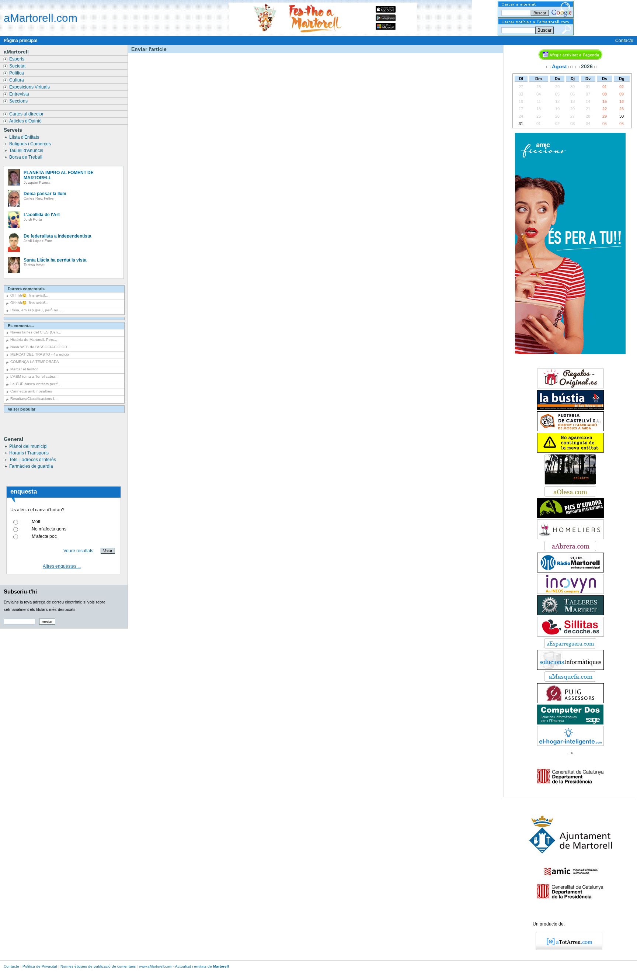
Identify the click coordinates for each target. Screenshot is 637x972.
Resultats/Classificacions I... (34, 399)
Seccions (19, 101)
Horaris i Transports (29, 453)
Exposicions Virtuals (30, 87)
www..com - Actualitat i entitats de (184, 966)
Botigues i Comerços (30, 143)
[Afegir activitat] (570, 58)
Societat (18, 66)
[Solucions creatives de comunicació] (570, 668)
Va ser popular (21, 409)
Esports (17, 59)
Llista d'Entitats (24, 137)
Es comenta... (21, 326)
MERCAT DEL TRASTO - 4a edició (39, 354)
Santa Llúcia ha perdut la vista (55, 260)
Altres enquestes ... (62, 566)
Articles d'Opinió (26, 121)
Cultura (17, 80)
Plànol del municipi (28, 446)
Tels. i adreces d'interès (32, 459)
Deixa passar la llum (45, 193)
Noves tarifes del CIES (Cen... (35, 332)
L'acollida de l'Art (42, 214)
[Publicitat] (570, 352)
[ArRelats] (570, 483)
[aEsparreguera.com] (570, 647)
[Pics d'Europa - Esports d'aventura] (570, 516)
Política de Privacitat (39, 966)
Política (17, 73)
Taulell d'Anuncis (26, 150)
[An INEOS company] (570, 592)
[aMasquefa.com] (570, 680)
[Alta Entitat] (570, 451)
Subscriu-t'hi (20, 591)
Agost (559, 66)
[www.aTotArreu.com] (566, 948)
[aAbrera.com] (570, 549)
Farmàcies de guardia (31, 466)
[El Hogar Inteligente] (570, 744)
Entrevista (19, 94)
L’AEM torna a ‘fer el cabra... (34, 376)
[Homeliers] (570, 538)
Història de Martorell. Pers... (33, 340)
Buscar (544, 30)
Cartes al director (27, 114)
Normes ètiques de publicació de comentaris (98, 966)
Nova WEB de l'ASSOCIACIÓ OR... (40, 347)
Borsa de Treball (26, 157)
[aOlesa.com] (570, 495)
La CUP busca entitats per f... (35, 384)
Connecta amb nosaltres (31, 391)
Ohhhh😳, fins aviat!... (29, 295)
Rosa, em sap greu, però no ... (36, 310)
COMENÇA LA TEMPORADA (34, 362)
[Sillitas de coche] (570, 635)
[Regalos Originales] (570, 387)
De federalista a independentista (57, 236)
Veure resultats (78, 550)
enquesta (23, 491)
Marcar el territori (24, 369)
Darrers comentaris (26, 289)
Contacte (624, 40)
